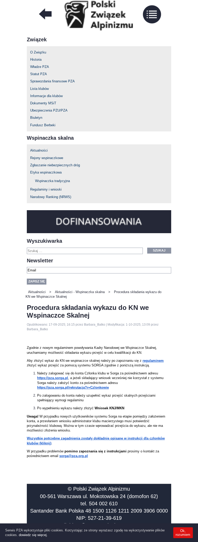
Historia (36, 59)
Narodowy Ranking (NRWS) (50, 197)
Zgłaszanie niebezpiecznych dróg (55, 165)
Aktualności (39, 150)
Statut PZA (38, 74)
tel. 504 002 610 (99, 503)
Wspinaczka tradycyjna (52, 181)
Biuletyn (36, 118)
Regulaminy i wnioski (46, 189)
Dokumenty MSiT (43, 103)
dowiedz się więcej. (33, 535)
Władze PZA (39, 67)
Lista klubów (39, 89)
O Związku (38, 52)
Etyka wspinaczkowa (46, 172)
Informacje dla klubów (46, 96)
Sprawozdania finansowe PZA (52, 81)
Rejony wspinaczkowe (46, 158)
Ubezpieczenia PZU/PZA (49, 110)
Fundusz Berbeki (42, 125)
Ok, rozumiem (183, 533)
